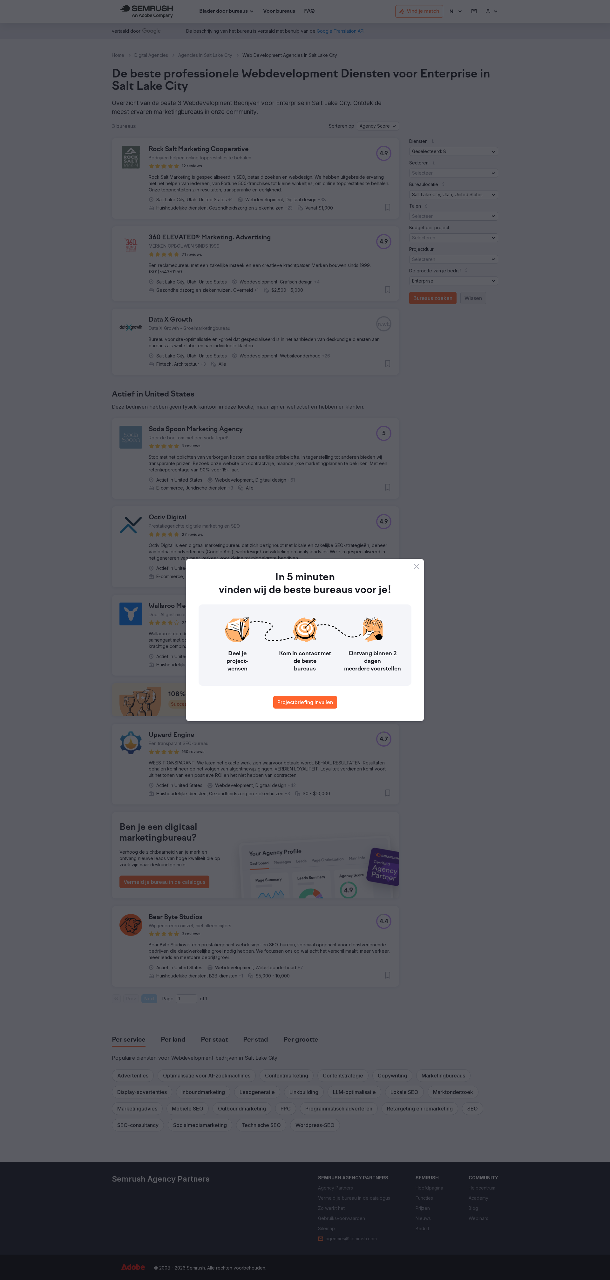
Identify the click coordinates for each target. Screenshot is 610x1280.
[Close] (416, 566)
